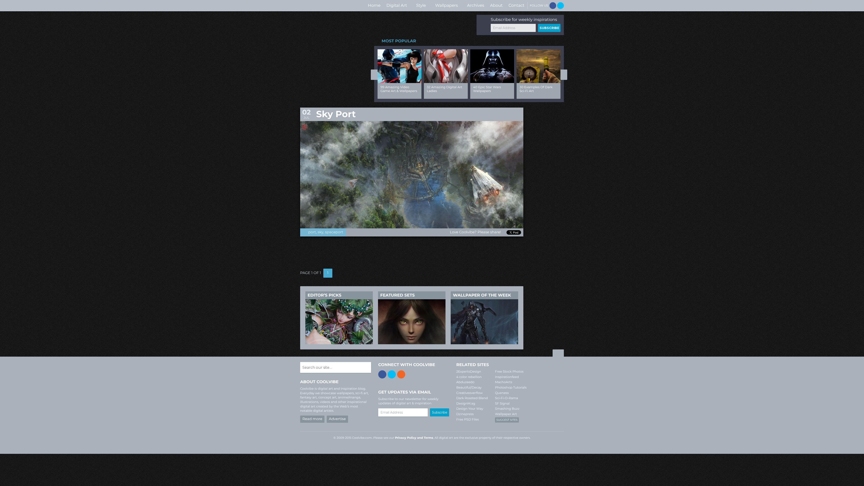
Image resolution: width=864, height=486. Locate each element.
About (496, 5)
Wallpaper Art (506, 414)
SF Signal (502, 403)
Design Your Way (469, 409)
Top (558, 353)
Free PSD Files (467, 419)
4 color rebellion (469, 377)
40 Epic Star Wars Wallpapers (487, 89)
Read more (312, 419)
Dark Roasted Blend (472, 398)
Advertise (337, 419)
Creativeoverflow (469, 393)
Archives (475, 5)
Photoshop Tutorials (510, 387)
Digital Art (396, 5)
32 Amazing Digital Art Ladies (444, 89)
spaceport (334, 232)
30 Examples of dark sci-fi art (536, 89)
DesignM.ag (465, 403)
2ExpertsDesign (468, 371)
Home (374, 5)
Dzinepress (465, 414)
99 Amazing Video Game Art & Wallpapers (398, 89)
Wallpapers (446, 5)
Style (421, 5)
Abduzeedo (465, 382)
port (312, 232)
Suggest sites (507, 420)
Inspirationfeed (507, 377)
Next (563, 75)
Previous (374, 75)
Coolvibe (324, 5)
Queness (502, 393)
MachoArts (503, 382)
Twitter (560, 5)
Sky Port (336, 114)
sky (320, 232)
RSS (401, 374)
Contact (516, 5)
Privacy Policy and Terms (414, 438)
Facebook (552, 5)
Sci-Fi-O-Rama (506, 398)
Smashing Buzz (507, 409)
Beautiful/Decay (469, 387)
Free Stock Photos (509, 371)
